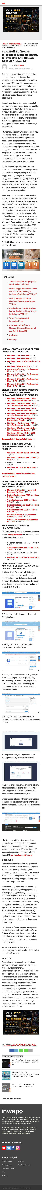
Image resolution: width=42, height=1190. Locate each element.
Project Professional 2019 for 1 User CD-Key (23, 496)
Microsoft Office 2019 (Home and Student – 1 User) (21, 516)
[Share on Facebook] (11, 1050)
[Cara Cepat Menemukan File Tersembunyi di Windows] (6, 1087)
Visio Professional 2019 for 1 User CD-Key (22, 501)
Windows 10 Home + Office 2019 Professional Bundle (21, 419)
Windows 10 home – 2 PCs (18, 366)
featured (23, 1044)
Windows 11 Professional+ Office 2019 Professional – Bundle (21, 409)
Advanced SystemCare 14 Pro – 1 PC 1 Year (23, 549)
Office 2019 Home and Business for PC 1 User (22, 521)
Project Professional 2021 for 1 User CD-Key (23, 506)
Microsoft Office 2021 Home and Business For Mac (21, 491)
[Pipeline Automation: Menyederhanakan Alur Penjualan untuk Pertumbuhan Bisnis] (6, 1075)
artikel (16, 1044)
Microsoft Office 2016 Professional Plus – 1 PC (22, 380)
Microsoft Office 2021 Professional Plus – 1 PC (22, 370)
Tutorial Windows (15, 44)
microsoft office (9, 1046)
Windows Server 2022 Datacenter (21, 467)
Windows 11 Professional (18, 355)
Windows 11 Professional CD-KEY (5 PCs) (23, 459)
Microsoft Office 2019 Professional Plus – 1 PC (22, 385)
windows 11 (31, 1046)
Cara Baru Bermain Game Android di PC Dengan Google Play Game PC (25, 1062)
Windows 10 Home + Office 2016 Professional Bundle (21, 434)
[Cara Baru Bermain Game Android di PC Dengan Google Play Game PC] (6, 1063)
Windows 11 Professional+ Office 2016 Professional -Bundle (21, 424)
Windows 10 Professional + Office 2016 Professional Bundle (22, 429)
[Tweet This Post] (16, 1050)
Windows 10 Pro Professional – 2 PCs (23, 361)
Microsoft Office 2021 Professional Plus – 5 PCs (22, 375)
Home (4, 44)
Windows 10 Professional (18, 358)
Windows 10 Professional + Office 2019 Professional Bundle (22, 414)
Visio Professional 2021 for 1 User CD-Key (22, 511)
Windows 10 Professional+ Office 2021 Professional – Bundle (21, 400)
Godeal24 (20, 65)
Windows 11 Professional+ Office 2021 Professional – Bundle (21, 404)
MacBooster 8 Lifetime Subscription (23, 557)
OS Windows (22, 1046)
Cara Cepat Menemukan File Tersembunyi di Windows (23, 1085)
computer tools (15, 535)
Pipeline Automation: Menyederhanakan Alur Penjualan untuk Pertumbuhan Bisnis (25, 1074)
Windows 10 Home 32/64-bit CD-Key (23, 453)
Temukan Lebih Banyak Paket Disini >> (18, 439)
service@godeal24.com (21, 855)
